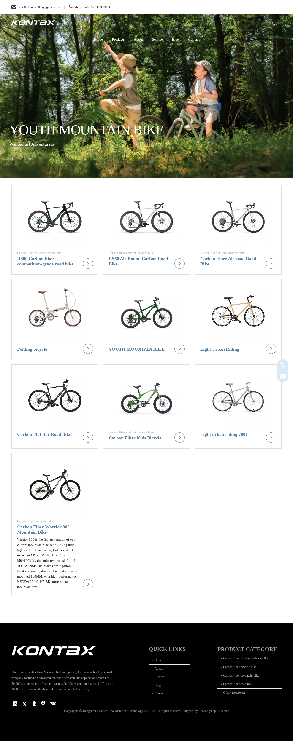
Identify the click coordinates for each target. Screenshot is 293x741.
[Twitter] (24, 704)
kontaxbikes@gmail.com (44, 7)
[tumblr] (34, 704)
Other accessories (234, 692)
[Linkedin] (15, 704)
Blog (175, 39)
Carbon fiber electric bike (239, 667)
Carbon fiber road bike (238, 684)
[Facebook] (43, 704)
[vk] (52, 704)
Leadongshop (207, 711)
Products (118, 39)
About (138, 39)
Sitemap (224, 711)
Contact (193, 39)
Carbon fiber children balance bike (245, 658)
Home (98, 39)
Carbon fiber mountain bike (241, 675)
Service (157, 39)
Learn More (28, 158)
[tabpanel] (146, 96)
